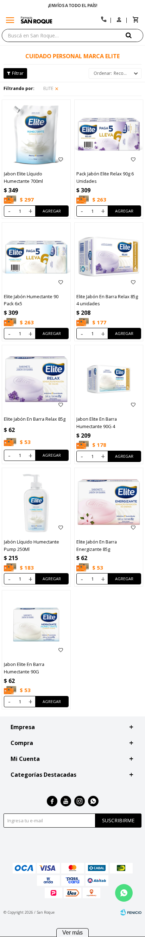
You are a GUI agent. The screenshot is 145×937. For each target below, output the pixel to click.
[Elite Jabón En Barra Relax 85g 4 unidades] (109, 257)
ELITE (48, 88)
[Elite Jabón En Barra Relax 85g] (36, 379)
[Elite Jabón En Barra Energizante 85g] (109, 502)
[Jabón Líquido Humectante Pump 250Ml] (36, 502)
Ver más (72, 933)
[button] (134, 35)
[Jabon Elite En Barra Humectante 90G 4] (109, 379)
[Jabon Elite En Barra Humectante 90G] (36, 624)
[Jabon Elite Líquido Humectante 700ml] (36, 134)
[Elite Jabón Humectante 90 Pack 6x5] (36, 257)
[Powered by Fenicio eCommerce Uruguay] (130, 912)
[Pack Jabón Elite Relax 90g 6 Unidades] (109, 134)
